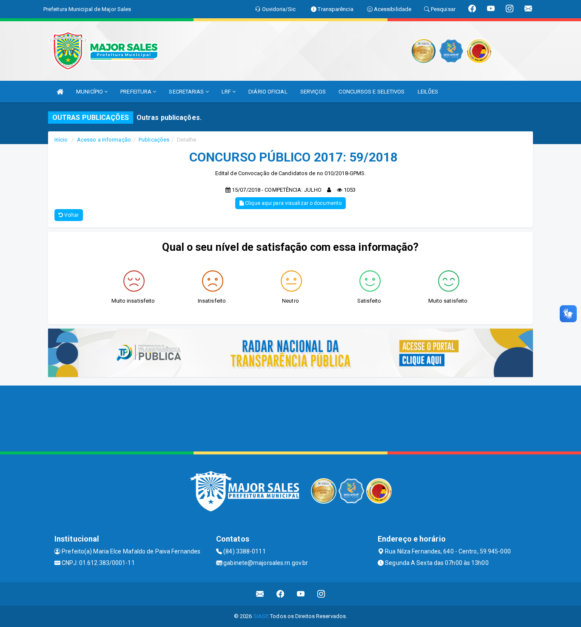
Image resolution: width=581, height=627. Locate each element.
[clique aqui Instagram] (321, 594)
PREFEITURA (136, 91)
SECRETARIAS (187, 91)
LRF (227, 91)
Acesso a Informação (104, 139)
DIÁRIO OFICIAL (267, 91)
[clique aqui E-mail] (260, 594)
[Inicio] (60, 91)
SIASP (260, 616)
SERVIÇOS (313, 91)
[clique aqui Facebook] (280, 594)
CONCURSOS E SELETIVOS (371, 91)
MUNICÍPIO (90, 91)
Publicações (154, 139)
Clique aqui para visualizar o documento (293, 203)
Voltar (71, 215)
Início (61, 139)
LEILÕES (428, 91)
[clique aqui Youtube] (300, 594)
